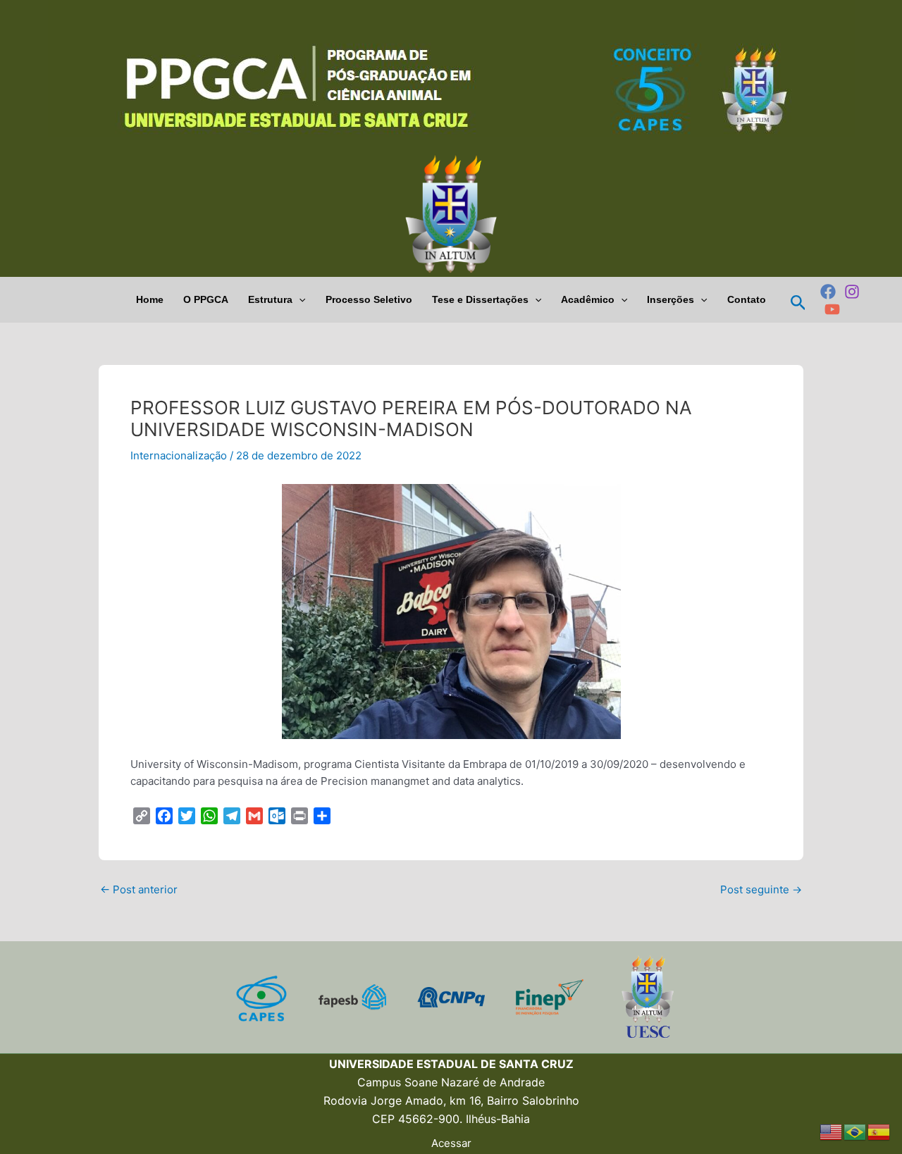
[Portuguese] (855, 1131)
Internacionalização (178, 455)
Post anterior (139, 889)
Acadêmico (587, 299)
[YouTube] (832, 309)
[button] (298, 300)
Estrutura (270, 299)
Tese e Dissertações (480, 299)
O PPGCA (205, 299)
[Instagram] (852, 291)
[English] (832, 1131)
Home (149, 299)
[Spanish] (879, 1131)
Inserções (670, 299)
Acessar (451, 1143)
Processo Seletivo (369, 299)
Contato (746, 299)
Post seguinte (761, 889)
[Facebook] (828, 291)
